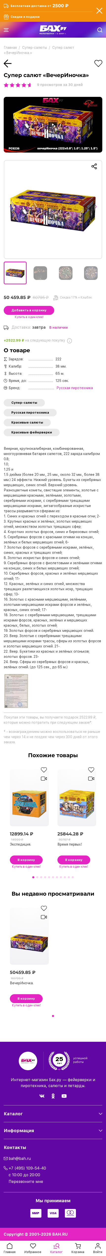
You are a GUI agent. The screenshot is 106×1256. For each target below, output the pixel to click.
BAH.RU (60, 1234)
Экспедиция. (20, 844)
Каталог (13, 1113)
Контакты (15, 1147)
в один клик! (29, 317)
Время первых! (69, 844)
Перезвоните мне (26, 1181)
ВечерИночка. (22, 983)
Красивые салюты (27, 422)
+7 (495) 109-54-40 (27, 1168)
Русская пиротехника (30, 412)
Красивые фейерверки (31, 432)
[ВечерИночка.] (53, 209)
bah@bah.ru (20, 1158)
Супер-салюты (24, 402)
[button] (11, 209)
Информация (19, 1130)
